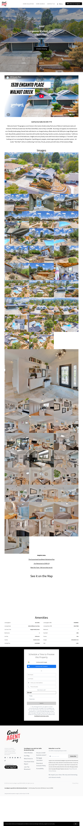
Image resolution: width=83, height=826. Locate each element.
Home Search (40, 4)
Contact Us (51, 4)
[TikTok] (5, 760)
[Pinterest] (12, 757)
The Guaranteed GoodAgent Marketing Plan (41, 559)
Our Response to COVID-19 (41, 563)
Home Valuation (28, 4)
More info (56, 823)
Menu (61, 4)
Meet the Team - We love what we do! (41, 567)
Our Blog (26, 756)
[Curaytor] (11, 768)
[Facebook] (5, 757)
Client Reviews (28, 753)
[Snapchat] (15, 757)
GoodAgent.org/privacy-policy (41, 716)
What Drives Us (28, 758)
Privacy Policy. (75, 783)
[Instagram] (20, 757)
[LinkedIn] (10, 757)
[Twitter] (7, 757)
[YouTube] (17, 757)
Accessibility (40, 768)
